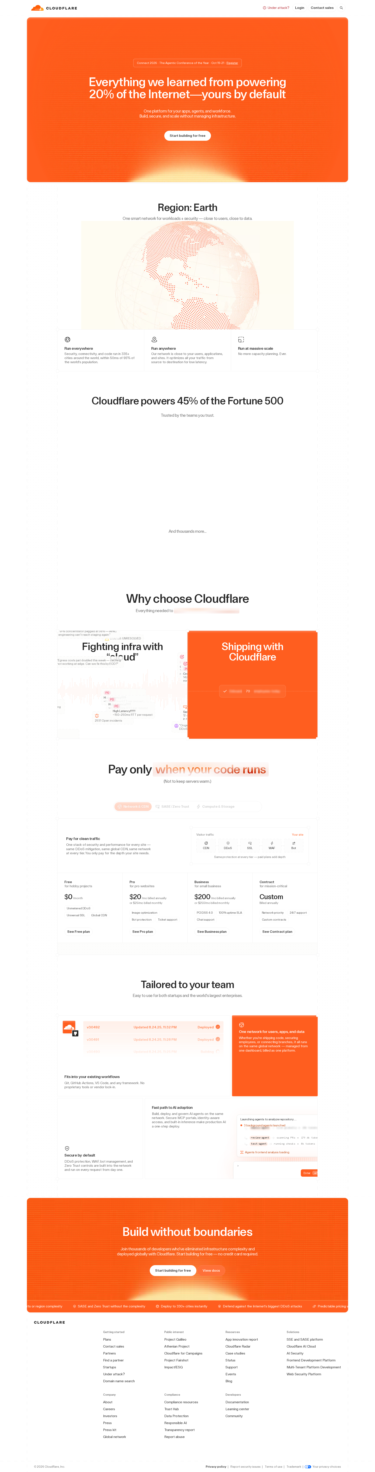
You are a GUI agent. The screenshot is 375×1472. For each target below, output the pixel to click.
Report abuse (174, 1437)
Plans (107, 1339)
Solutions (178, 8)
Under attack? (114, 1374)
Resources (203, 8)
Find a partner (113, 1360)
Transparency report (179, 1430)
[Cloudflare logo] (54, 8)
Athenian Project (176, 1346)
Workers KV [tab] (121, 903)
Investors (110, 1416)
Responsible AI (175, 1423)
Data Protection (176, 1416)
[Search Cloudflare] (341, 8)
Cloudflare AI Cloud (301, 1346)
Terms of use (273, 1466)
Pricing (227, 8)
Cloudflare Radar (237, 1346)
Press (107, 1423)
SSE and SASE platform (305, 1339)
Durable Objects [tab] (99, 903)
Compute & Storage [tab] (230, 806)
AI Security (295, 1353)
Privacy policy (216, 1466)
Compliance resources (181, 1402)
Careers (109, 1409)
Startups (109, 1367)
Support (231, 1367)
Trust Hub (171, 1409)
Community (234, 1416)
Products (153, 8)
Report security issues (245, 1466)
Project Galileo (175, 1339)
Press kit (109, 1430)
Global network (114, 1437)
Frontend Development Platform (311, 1360)
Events (230, 1374)
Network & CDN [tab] (147, 806)
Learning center (237, 1409)
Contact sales (322, 8)
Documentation (237, 1402)
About (107, 1402)
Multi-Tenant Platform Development (314, 1367)
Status (230, 1360)
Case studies (235, 1353)
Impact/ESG (173, 1367)
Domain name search (119, 1381)
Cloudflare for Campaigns (183, 1353)
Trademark (293, 1466)
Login (299, 8)
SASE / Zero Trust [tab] (187, 806)
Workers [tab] (79, 903)
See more (171, 886)
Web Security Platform (304, 1374)
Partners (109, 1353)
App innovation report (241, 1339)
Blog (228, 1381)
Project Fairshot (176, 1360)
